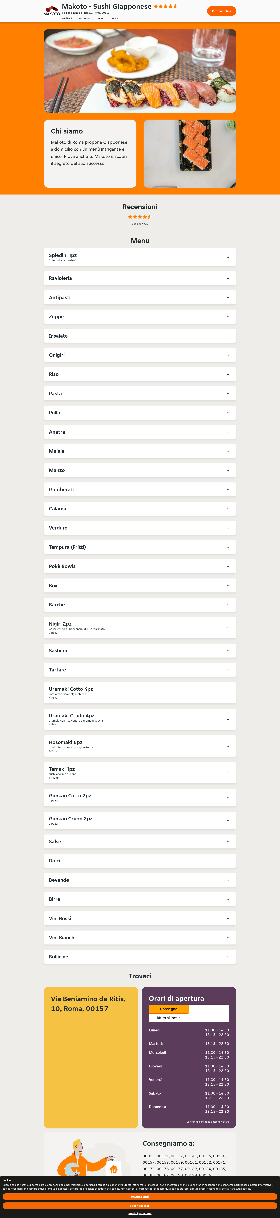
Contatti (116, 18)
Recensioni (84, 18)
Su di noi (67, 18)
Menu (101, 18)
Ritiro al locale (169, 1017)
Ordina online (221, 11)
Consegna (168, 1008)
